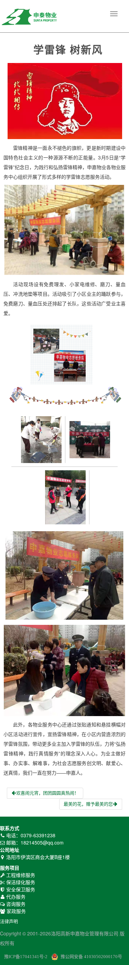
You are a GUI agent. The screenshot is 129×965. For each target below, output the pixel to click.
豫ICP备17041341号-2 (25, 956)
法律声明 (9, 921)
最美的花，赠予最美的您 (88, 804)
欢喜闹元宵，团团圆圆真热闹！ (47, 793)
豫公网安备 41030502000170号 (91, 956)
